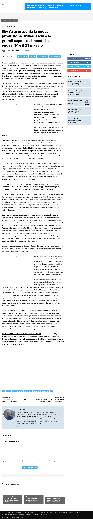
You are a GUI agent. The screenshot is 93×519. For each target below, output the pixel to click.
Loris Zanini (15, 50)
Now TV (19, 391)
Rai (26, 391)
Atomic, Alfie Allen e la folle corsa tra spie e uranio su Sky (54, 500)
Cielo (8, 391)
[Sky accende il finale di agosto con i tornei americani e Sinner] (86, 92)
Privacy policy (36, 514)
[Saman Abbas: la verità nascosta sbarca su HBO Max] (86, 101)
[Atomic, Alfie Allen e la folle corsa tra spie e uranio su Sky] (54, 495)
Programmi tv (11, 20)
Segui (88, 62)
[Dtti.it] (13, 7)
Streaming (45, 391)
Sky (15, 26)
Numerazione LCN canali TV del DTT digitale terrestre (53, 512)
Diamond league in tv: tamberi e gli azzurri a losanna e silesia (32, 499)
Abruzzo (47, 484)
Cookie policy (44, 514)
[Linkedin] (17, 425)
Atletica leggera (31, 493)
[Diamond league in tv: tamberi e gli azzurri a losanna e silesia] (86, 111)
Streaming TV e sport (74, 512)
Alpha (53, 484)
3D (3, 391)
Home (5, 20)
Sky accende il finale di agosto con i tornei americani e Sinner (12, 499)
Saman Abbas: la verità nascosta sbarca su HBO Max (75, 101)
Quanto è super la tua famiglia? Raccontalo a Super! (14, 400)
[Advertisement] (17, 118)
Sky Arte (36, 391)
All (33, 484)
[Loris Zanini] (4, 50)
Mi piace (87, 58)
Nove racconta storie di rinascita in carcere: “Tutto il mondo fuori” (50, 400)
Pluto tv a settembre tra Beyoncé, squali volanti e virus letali (74, 83)
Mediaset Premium (7, 514)
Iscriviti (87, 70)
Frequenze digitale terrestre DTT (15, 512)
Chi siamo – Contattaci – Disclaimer (22, 514)
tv (51, 391)
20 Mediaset (39, 484)
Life (14, 391)
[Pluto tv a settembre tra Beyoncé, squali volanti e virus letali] (86, 83)
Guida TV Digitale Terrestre (32, 512)
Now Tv (7, 493)
